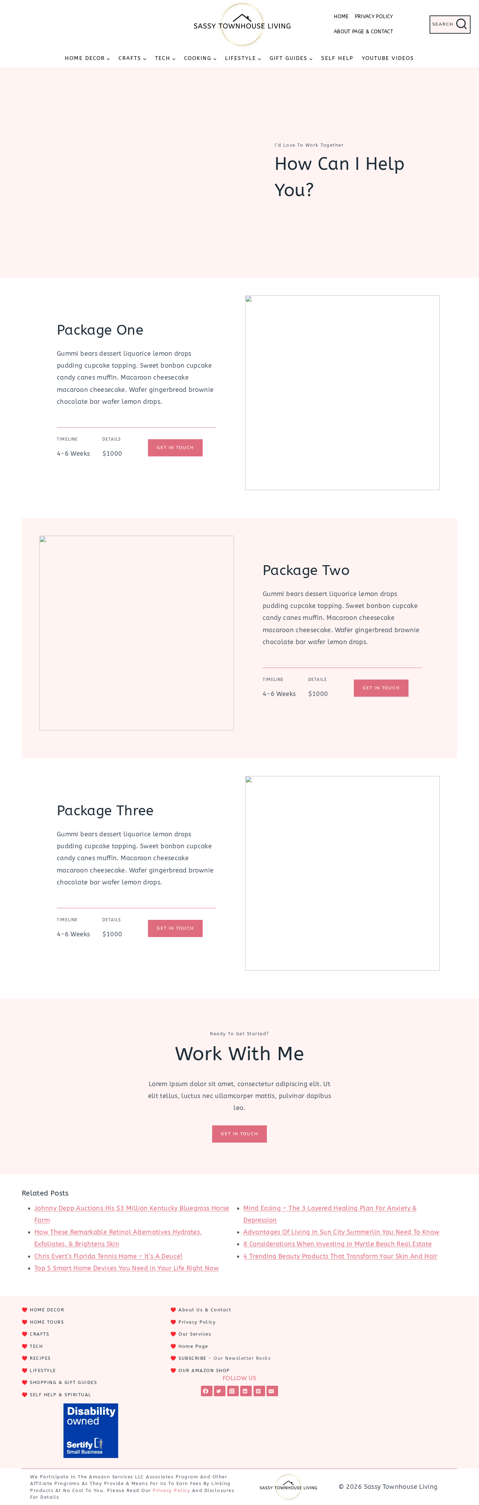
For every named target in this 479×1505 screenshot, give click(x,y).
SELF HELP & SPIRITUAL (61, 1394)
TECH (36, 1346)
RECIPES (40, 1358)
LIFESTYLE (43, 1370)
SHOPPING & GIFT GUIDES (63, 1382)
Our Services (194, 1334)
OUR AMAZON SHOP (204, 1370)
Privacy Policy (374, 17)
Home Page (193, 1346)
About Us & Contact (204, 1309)
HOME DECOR (47, 1309)
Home (341, 17)
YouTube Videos (388, 58)
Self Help (337, 58)
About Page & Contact (363, 32)
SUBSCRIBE (192, 1358)
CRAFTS (39, 1334)
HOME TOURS (47, 1322)
